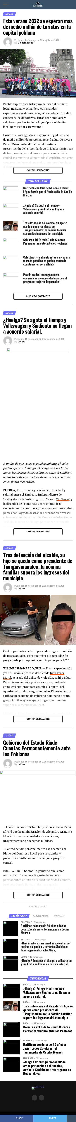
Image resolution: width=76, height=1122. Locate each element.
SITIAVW (63, 499)
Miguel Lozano (25, 42)
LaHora (21, 341)
